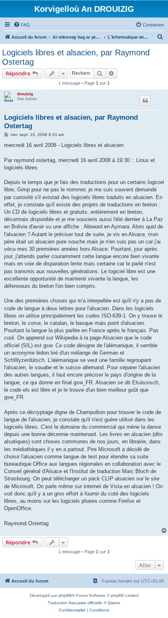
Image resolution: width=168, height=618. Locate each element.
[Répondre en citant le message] (145, 100)
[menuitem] (21, 25)
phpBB (65, 595)
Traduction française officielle (75, 602)
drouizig (25, 94)
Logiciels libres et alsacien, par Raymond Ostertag (76, 57)
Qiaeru (114, 602)
